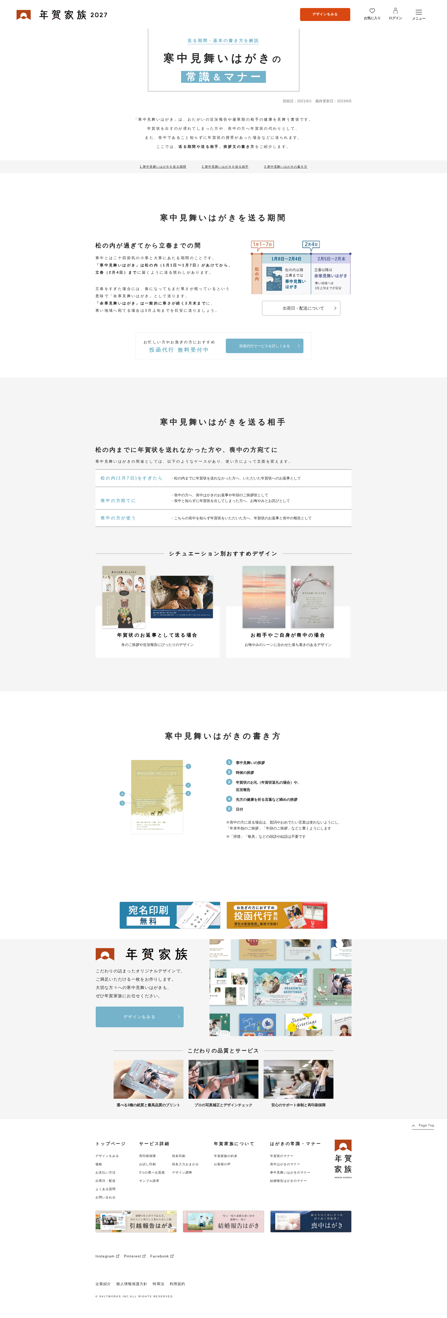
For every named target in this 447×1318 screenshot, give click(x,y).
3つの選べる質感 (152, 1172)
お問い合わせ (105, 1197)
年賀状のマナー (282, 1156)
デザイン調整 (182, 1172)
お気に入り (372, 18)
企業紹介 (103, 1284)
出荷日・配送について (303, 308)
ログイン (395, 18)
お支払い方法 (105, 1172)
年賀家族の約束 (225, 1156)
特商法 (158, 1284)
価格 (98, 1164)
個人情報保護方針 (131, 1284)
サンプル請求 (149, 1181)
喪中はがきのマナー (285, 1164)
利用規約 (177, 1284)
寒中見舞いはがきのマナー (290, 1172)
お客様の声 (222, 1164)
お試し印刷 (147, 1164)
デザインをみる (325, 14)
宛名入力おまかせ (185, 1164)
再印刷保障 (147, 1156)
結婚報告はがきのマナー (288, 1181)
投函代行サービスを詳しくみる (264, 346)
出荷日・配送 (105, 1181)
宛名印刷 (178, 1156)
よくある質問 (105, 1189)
